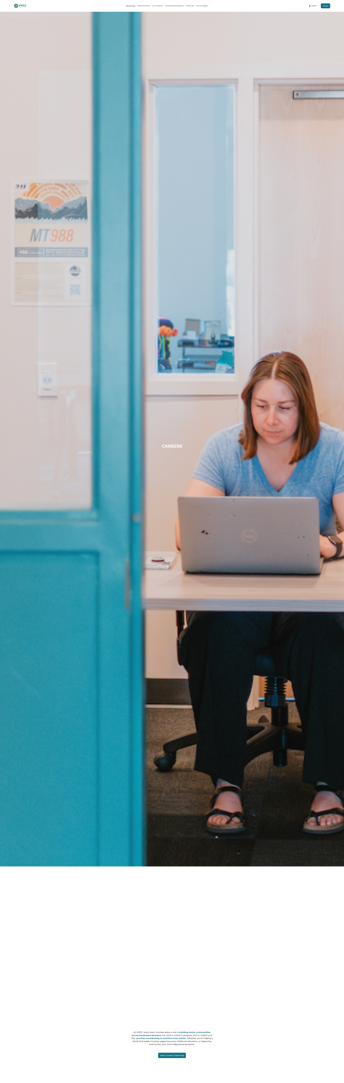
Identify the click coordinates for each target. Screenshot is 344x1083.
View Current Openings (172, 1055)
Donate (325, 6)
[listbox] (313, 6)
